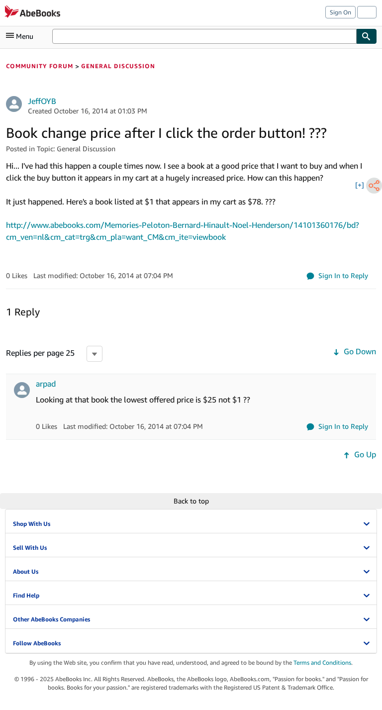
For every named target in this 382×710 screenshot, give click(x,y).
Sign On (340, 12)
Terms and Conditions (322, 662)
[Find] (367, 36)
